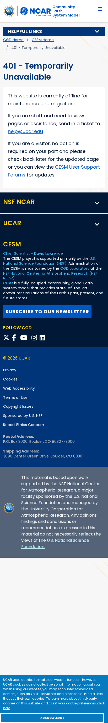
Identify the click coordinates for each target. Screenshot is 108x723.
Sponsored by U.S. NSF (22, 415)
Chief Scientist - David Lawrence (33, 253)
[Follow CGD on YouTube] (25, 337)
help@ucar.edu (25, 131)
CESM (8, 283)
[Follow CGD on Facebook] (15, 337)
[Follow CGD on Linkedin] (43, 337)
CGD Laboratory (74, 268)
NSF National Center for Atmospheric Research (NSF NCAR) (50, 276)
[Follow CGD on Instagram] (35, 337)
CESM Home (43, 39)
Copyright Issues (18, 406)
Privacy (9, 370)
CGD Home (13, 39)
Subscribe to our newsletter (47, 311)
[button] (97, 31)
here (6, 708)
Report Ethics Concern (23, 424)
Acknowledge (52, 718)
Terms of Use (15, 397)
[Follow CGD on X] (7, 337)
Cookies (10, 379)
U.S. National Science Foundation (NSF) (49, 261)
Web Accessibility (19, 388)
